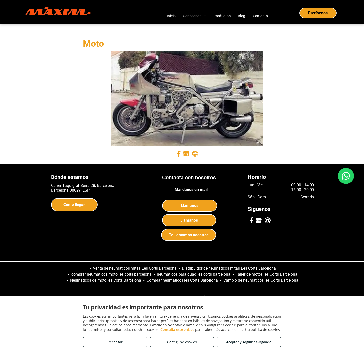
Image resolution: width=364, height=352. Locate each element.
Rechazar (115, 342)
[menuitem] (171, 16)
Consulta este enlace (177, 329)
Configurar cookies (182, 342)
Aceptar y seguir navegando (248, 342)
